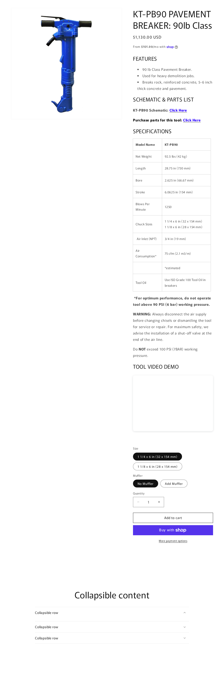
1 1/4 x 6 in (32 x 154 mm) (157, 456)
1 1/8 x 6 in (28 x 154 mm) (158, 466)
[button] (112, 612)
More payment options (173, 540)
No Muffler (146, 483)
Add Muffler (174, 483)
